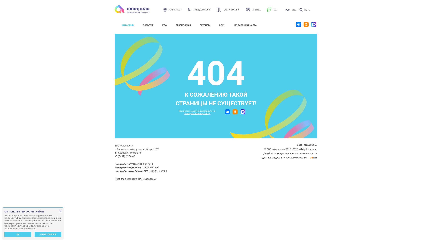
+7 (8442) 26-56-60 (125, 156)
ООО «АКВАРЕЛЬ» (307, 145)
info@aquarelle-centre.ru (128, 152)
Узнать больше (48, 234)
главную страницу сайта (197, 113)
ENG (294, 10)
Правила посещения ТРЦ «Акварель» (135, 179)
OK (18, 234)
